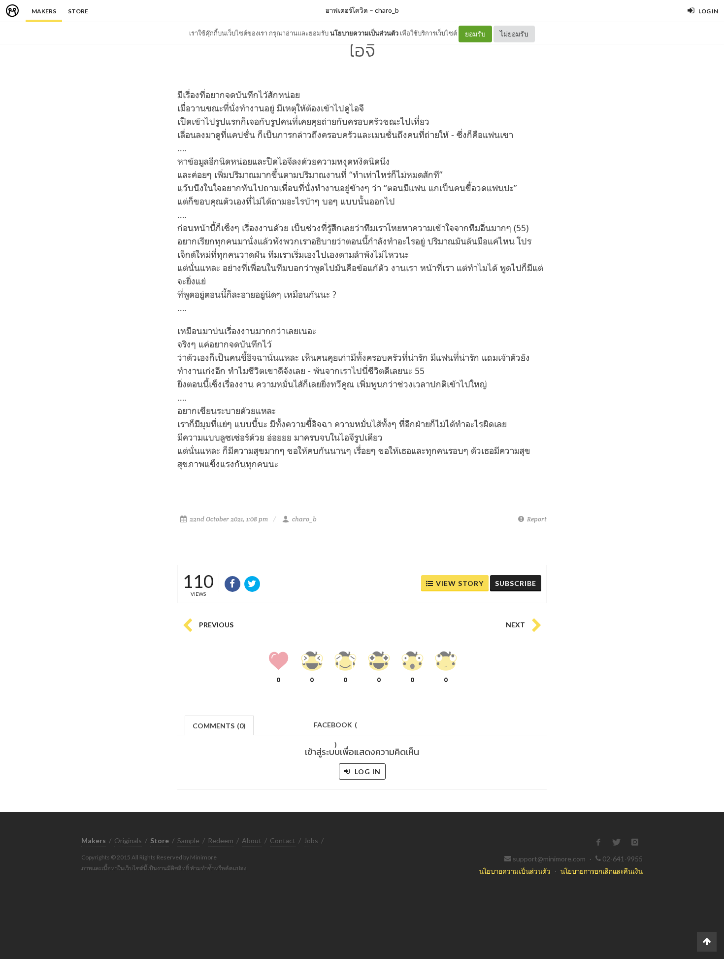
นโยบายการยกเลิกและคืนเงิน (601, 871)
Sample (188, 840)
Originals (128, 840)
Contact (283, 840)
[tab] (219, 725)
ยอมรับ (475, 34)
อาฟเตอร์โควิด (347, 10)
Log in (367, 771)
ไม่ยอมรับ (514, 34)
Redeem (220, 840)
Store (78, 11)
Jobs (311, 840)
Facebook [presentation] (335, 727)
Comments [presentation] (219, 725)
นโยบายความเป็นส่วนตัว (364, 33)
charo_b (387, 10)
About (252, 840)
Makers (44, 11)
